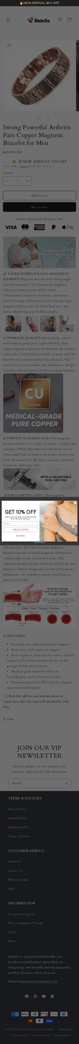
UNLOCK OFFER (21, 529)
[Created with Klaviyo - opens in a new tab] (39, 542)
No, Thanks (20, 536)
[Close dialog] (75, 502)
